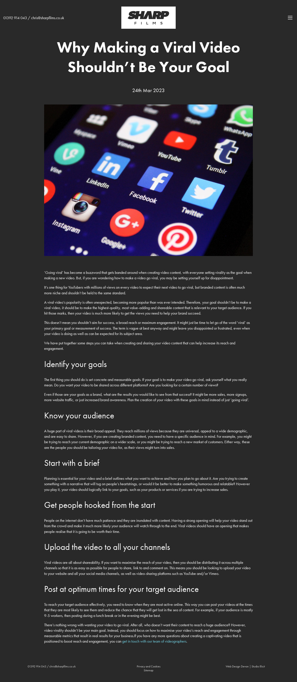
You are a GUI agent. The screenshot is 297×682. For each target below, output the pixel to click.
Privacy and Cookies (148, 666)
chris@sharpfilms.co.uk (47, 17)
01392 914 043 (15, 17)
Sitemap (148, 670)
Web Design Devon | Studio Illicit (245, 666)
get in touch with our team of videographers (154, 641)
